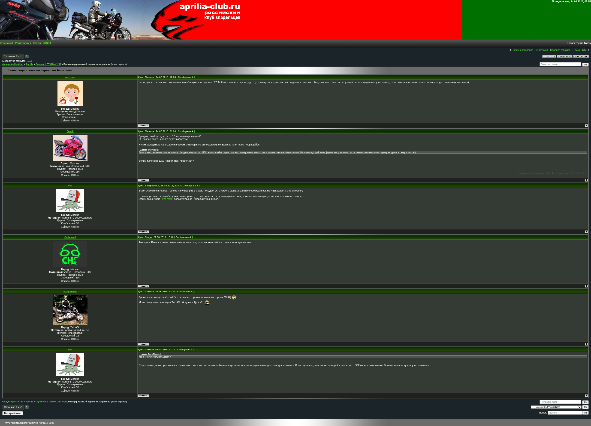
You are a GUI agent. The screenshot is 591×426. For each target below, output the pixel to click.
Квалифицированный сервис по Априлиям (86, 64)
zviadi (29, 61)
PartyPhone (70, 291)
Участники (542, 50)
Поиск (576, 50)
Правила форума (560, 50)
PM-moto (167, 199)
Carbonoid (70, 237)
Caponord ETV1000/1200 (48, 64)
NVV (70, 185)
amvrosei (70, 77)
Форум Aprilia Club (12, 64)
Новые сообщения (522, 50)
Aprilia (29, 64)
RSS (584, 50)
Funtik (70, 131)
